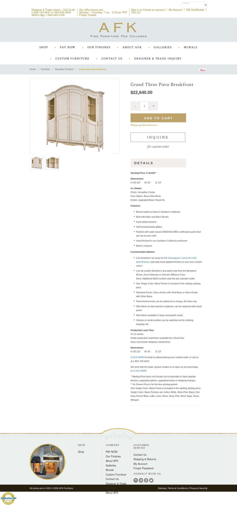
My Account (175, 9)
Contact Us (139, 454)
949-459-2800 (62, 12)
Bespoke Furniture (64, 69)
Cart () (135, 12)
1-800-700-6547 (41, 12)
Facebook (146, 480)
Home (33, 69)
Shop (81, 451)
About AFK (112, 492)
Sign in (135, 9)
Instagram (135, 480)
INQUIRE (158, 137)
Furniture (45, 69)
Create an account (154, 9)
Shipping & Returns (144, 459)
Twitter (151, 480)
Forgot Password (143, 468)
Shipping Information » (144, 125)
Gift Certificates (195, 9)
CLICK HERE (137, 357)
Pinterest (141, 480)
